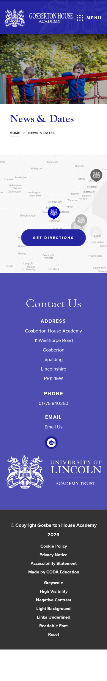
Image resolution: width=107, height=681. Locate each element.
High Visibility (53, 591)
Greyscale (53, 582)
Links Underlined (53, 617)
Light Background (53, 608)
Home (15, 132)
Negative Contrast (53, 600)
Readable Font (53, 625)
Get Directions (59, 240)
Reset (53, 634)
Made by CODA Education (60, 572)
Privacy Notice (53, 554)
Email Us (53, 427)
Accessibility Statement (54, 563)
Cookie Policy (53, 546)
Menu (94, 18)
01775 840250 (53, 403)
